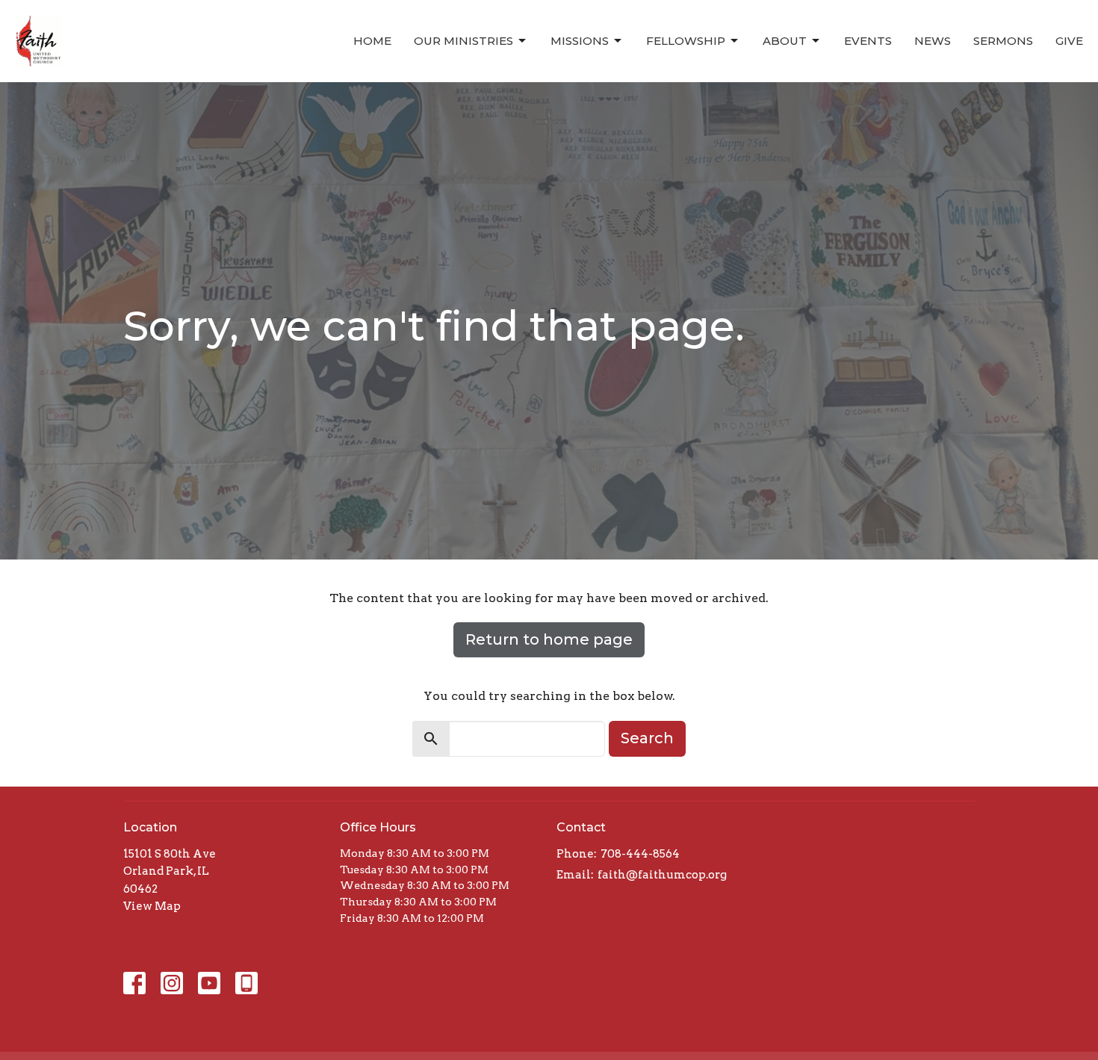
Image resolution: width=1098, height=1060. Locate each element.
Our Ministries (463, 41)
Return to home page (549, 639)
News (932, 41)
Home (372, 41)
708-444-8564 (640, 854)
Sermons (1003, 41)
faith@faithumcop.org (662, 874)
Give (1069, 41)
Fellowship (685, 41)
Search (647, 738)
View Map (152, 906)
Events (868, 41)
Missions (579, 41)
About (785, 41)
